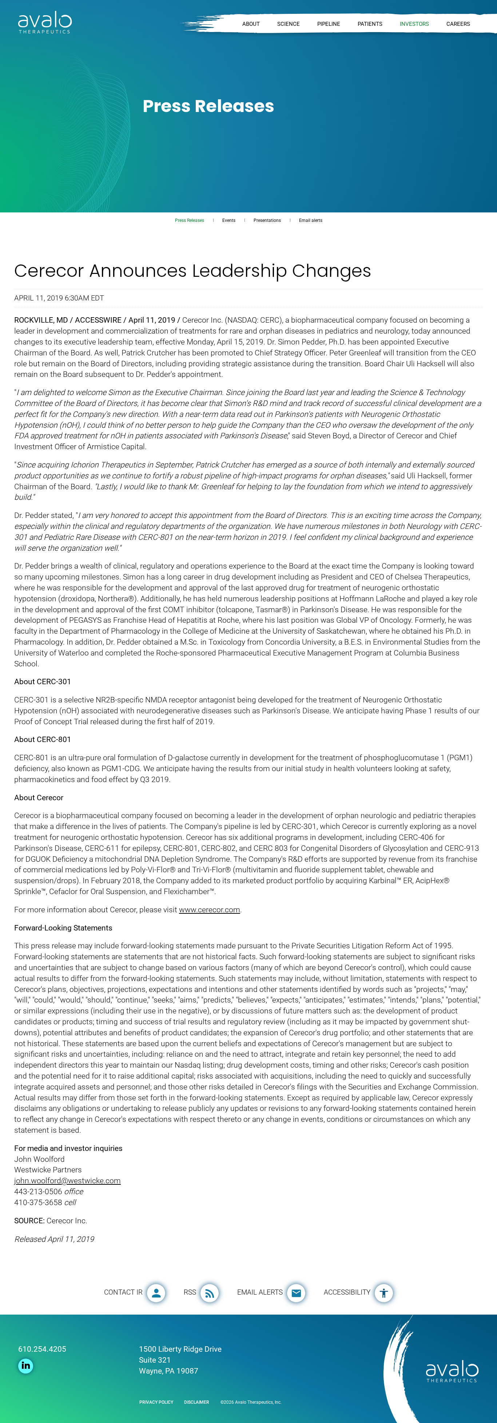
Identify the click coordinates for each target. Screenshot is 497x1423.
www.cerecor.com (209, 909)
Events (228, 220)
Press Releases (189, 220)
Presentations (267, 220)
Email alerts (310, 220)
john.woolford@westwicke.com (67, 1180)
